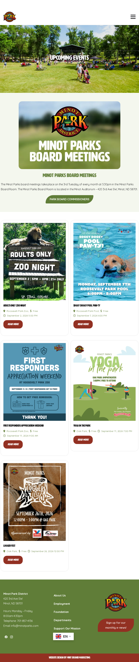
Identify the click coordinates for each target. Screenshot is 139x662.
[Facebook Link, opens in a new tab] (6, 636)
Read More (13, 324)
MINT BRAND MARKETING (78, 657)
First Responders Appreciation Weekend (23, 425)
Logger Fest (9, 545)
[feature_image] (34, 261)
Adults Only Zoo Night (14, 305)
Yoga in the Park (82, 425)
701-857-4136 (25, 621)
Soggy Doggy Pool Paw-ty (86, 305)
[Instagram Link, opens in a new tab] (11, 636)
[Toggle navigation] (133, 17)
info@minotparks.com (24, 625)
